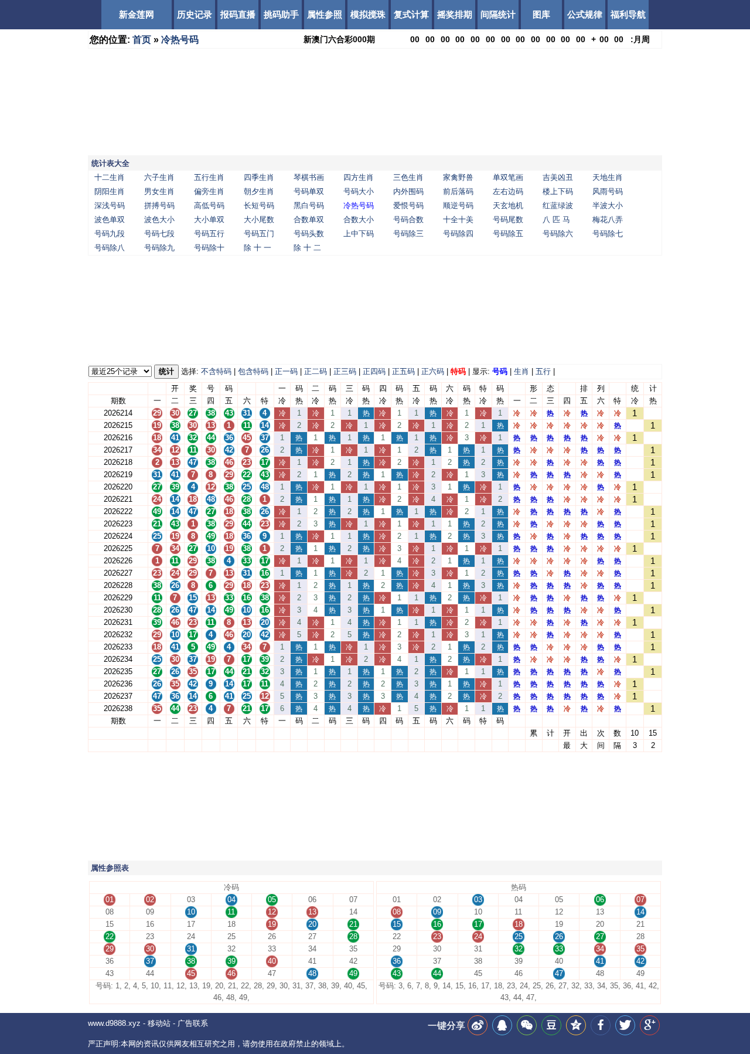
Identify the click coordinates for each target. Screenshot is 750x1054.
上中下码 (358, 233)
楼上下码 (558, 191)
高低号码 (209, 205)
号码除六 (558, 233)
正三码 (344, 371)
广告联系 (193, 1023)
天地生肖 (607, 177)
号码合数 (408, 219)
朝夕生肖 (259, 191)
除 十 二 (307, 247)
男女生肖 (159, 191)
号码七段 (159, 233)
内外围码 (408, 191)
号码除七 (607, 233)
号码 (499, 371)
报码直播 (237, 14)
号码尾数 (508, 219)
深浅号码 (109, 205)
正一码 (286, 371)
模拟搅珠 (368, 14)
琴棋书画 (309, 177)
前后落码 (458, 191)
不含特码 (216, 371)
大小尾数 (259, 219)
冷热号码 (180, 40)
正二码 (315, 371)
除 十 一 (257, 247)
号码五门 (259, 233)
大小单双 (209, 219)
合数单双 (309, 219)
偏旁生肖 (209, 191)
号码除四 (458, 233)
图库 (541, 14)
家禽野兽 (458, 177)
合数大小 (358, 219)
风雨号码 (607, 191)
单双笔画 (508, 177)
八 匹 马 (556, 219)
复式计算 (411, 14)
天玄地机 (508, 205)
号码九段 (109, 233)
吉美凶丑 (558, 177)
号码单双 (309, 191)
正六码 (432, 371)
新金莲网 (136, 14)
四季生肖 (259, 177)
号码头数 (309, 233)
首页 (141, 40)
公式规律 (584, 14)
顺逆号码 (458, 205)
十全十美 (458, 219)
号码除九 (159, 247)
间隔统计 (498, 14)
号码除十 (209, 247)
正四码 (374, 371)
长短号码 (259, 205)
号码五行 (209, 233)
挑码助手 (281, 14)
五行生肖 (209, 177)
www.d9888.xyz (114, 1023)
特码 (458, 371)
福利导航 (628, 14)
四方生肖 (358, 177)
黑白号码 (309, 205)
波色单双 (109, 219)
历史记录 (194, 14)
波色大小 (159, 219)
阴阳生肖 (109, 191)
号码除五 (508, 233)
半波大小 (607, 205)
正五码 (403, 371)
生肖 (521, 371)
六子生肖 (159, 177)
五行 (543, 371)
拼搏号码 (159, 205)
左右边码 (508, 191)
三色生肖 (408, 177)
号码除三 (408, 233)
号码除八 (109, 247)
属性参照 (324, 14)
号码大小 (358, 191)
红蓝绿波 (558, 205)
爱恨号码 (408, 205)
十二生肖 (109, 177)
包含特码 (253, 371)
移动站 (159, 1023)
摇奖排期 (454, 14)
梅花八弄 (607, 219)
